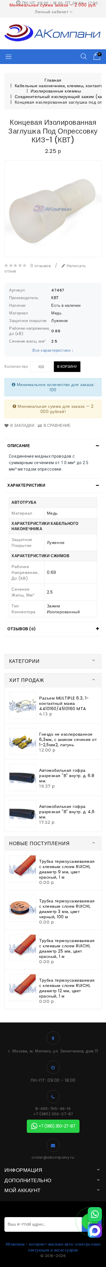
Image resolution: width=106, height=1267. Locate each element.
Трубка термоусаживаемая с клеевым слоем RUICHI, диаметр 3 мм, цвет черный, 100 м (67, 909)
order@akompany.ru (53, 1157)
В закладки (22, 425)
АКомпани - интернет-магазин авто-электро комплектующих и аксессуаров (53, 1247)
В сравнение (57, 425)
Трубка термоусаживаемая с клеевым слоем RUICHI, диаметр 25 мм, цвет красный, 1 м (67, 948)
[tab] (53, 446)
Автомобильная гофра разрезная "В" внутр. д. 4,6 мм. (67, 811)
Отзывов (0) (21, 629)
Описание (18, 446)
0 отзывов (40, 266)
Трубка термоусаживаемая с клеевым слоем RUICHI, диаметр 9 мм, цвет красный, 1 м (67, 869)
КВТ (55, 298)
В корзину (67, 366)
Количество (16, 366)
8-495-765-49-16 (53, 1108)
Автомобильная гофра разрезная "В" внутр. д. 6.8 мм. (67, 775)
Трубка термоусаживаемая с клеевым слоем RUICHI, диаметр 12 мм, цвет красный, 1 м (67, 988)
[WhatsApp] (95, 1214)
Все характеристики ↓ (53, 350)
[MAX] (95, 1231)
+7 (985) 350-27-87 (53, 1114)
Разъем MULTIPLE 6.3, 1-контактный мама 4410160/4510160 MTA (64, 703)
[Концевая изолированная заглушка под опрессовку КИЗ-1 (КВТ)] (53, 208)
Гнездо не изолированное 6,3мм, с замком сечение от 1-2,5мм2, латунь (68, 739)
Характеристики (26, 485)
